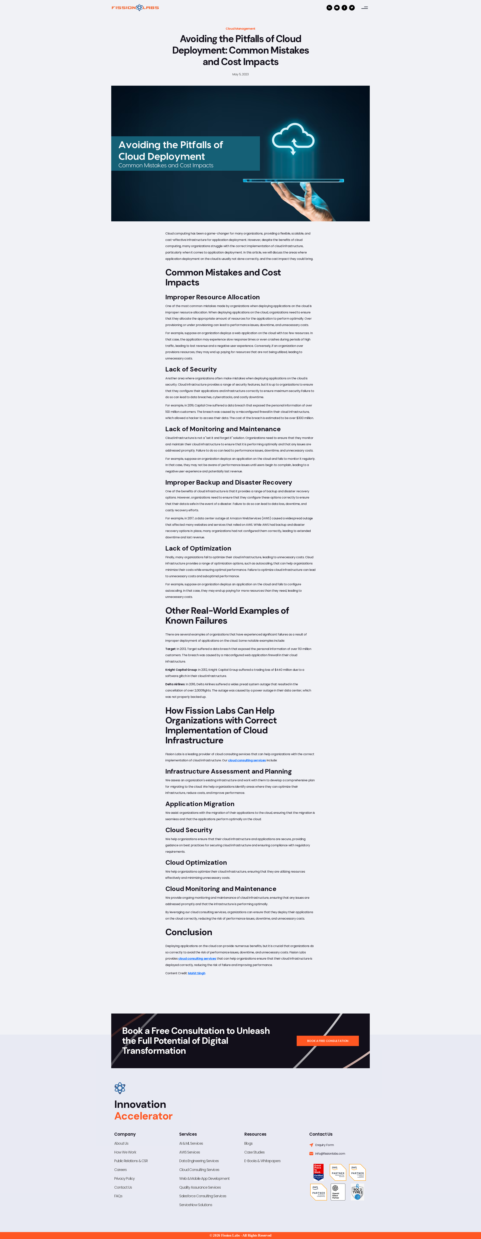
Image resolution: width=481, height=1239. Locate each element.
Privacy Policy (124, 1178)
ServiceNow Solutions (195, 1204)
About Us (121, 1143)
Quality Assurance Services (200, 1187)
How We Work (125, 1152)
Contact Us (123, 1187)
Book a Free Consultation (327, 1041)
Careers (120, 1169)
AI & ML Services (191, 1143)
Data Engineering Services (199, 1160)
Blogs (248, 1143)
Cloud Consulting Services (199, 1169)
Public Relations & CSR (130, 1160)
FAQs (118, 1196)
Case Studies (254, 1152)
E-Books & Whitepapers (262, 1160)
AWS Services (189, 1152)
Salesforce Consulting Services (202, 1196)
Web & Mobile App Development (204, 1178)
